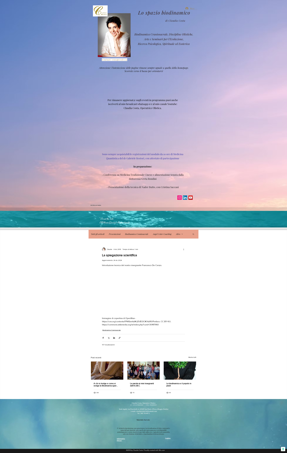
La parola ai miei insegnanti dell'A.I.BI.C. (142, 384)
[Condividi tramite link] (119, 338)
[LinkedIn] (185, 197)
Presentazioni (115, 234)
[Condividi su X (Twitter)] (109, 338)
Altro (178, 234)
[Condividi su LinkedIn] (114, 338)
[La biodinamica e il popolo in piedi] (180, 371)
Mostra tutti (192, 357)
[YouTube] (190, 197)
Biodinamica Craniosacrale (136, 234)
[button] (193, 234)
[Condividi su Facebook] (103, 338)
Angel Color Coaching (162, 234)
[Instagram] (179, 197)
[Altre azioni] (183, 249)
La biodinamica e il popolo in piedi (178, 384)
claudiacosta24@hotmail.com (144, 86)
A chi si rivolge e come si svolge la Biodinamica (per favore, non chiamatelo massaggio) (105, 384)
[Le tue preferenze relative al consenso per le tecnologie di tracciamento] (283, 449)
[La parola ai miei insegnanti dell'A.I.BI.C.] (143, 371)
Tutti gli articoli (97, 234)
